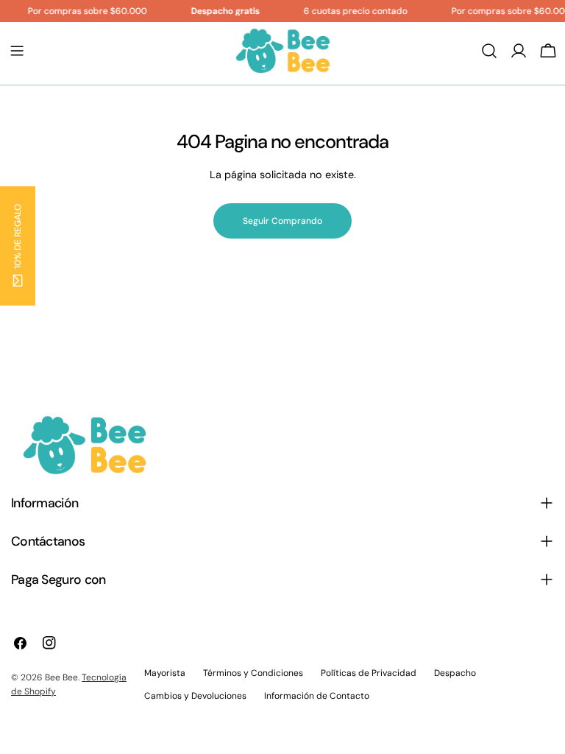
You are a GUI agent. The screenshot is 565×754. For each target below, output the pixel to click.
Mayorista (164, 673)
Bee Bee (61, 677)
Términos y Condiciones (253, 673)
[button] (17, 246)
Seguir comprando (282, 221)
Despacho (455, 673)
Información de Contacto (316, 696)
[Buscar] (489, 51)
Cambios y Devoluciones (195, 696)
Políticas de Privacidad (368, 673)
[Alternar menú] (17, 51)
